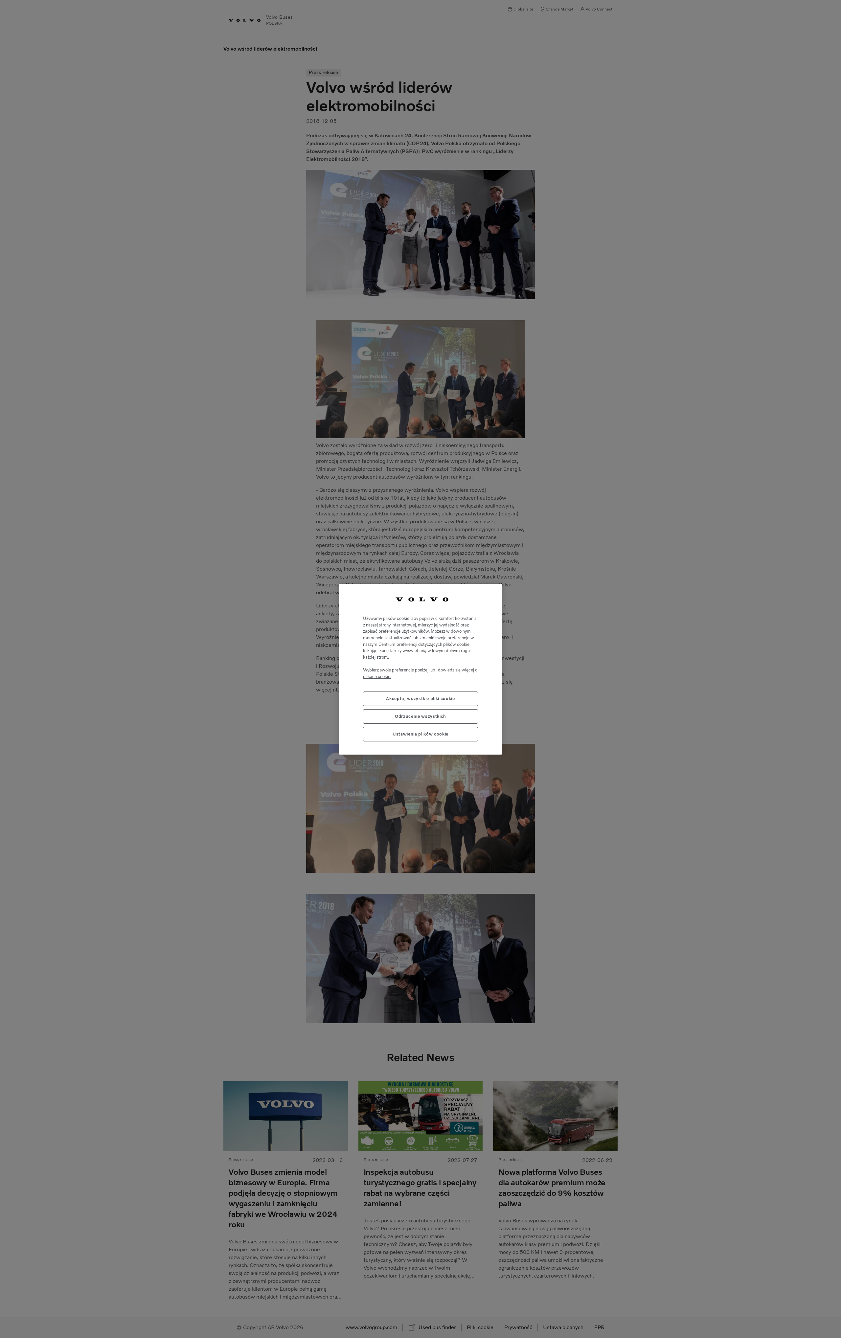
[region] (420, 669)
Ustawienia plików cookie (420, 733)
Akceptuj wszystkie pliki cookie (420, 698)
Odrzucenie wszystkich (420, 716)
